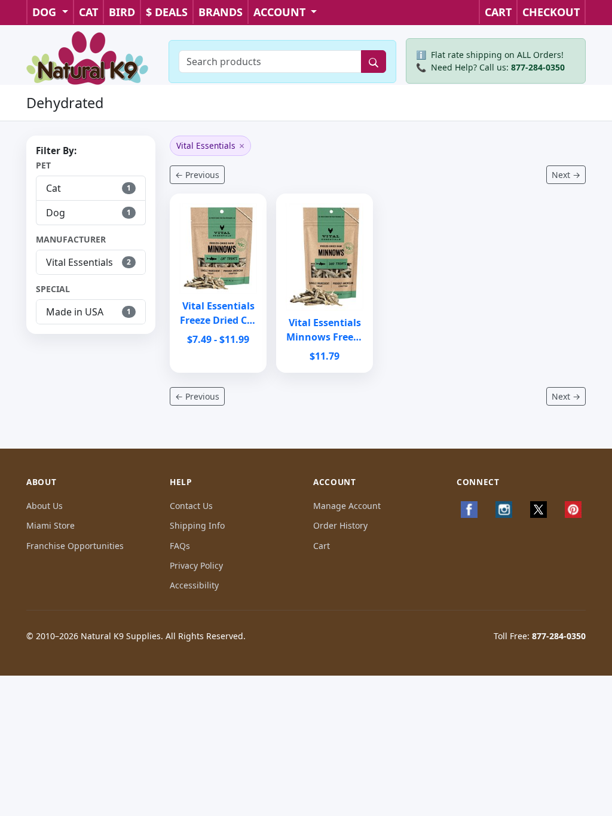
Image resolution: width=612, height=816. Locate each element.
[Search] (373, 61)
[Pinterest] (573, 509)
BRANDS (220, 12)
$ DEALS (167, 12)
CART (498, 12)
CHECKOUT (551, 12)
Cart (321, 545)
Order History (340, 525)
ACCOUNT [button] (280, 12)
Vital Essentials (210, 145)
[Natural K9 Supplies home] (87, 56)
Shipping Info (197, 525)
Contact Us (191, 505)
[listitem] (91, 188)
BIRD (122, 12)
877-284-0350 (538, 67)
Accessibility (194, 585)
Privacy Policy (196, 565)
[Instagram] (503, 509)
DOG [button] (45, 12)
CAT (88, 12)
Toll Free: (540, 636)
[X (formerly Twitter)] (538, 509)
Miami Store (50, 525)
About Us (44, 505)
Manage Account (347, 505)
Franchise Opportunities (75, 545)
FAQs (180, 545)
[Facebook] (469, 509)
